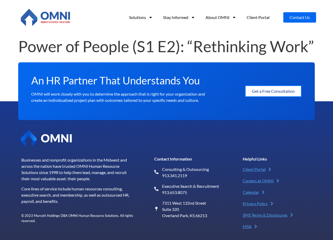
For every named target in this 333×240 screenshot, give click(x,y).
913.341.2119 (174, 175)
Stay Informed (175, 17)
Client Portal (258, 17)
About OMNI (217, 17)
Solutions (137, 17)
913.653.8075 (174, 192)
